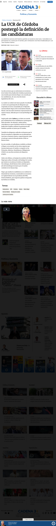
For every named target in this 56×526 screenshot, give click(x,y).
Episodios (42, 105)
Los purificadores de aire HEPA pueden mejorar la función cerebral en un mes (44, 68)
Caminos (10, 1)
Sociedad (40, 85)
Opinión (15, 1)
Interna (20, 189)
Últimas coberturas (28, 1)
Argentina (24, 10)
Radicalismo (6, 189)
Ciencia (39, 55)
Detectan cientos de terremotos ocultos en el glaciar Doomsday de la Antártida (45, 58)
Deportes (5, 1)
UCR (11, 189)
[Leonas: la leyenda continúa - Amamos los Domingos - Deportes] (36, 104)
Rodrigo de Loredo (15, 192)
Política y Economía (7, 20)
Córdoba (30, 10)
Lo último (44, 51)
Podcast (39, 123)
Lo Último (19, 10)
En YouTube (42, 1)
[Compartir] (24, 84)
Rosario (36, 10)
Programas (20, 1)
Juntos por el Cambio (8, 194)
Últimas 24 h (36, 1)
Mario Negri (26, 189)
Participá (50, 1)
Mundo (39, 73)
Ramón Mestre (6, 192)
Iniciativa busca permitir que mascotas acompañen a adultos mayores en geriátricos (44, 88)
